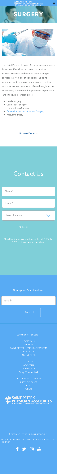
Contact (5, 442)
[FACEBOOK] (17, 449)
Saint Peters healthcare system (28, 348)
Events (28, 389)
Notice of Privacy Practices (41, 440)
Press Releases (28, 382)
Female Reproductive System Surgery (25, 111)
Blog (28, 385)
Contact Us (28, 368)
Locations (28, 341)
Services (28, 344)
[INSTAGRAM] (32, 449)
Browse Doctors (28, 133)
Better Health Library (28, 378)
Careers (28, 361)
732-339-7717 (28, 351)
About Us (28, 365)
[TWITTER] (24, 449)
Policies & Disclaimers (12, 440)
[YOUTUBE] (39, 449)
